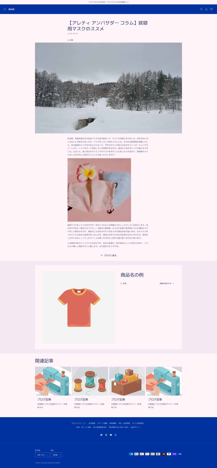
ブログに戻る (110, 255)
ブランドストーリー (79, 423)
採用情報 (113, 423)
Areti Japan (43, 463)
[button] (4, 9)
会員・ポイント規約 (83, 427)
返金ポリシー (136, 427)
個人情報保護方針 (100, 427)
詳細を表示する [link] (165, 283)
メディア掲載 (102, 423)
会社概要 (92, 423)
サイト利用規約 (138, 423)
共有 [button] (71, 40)
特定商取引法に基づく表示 (119, 427)
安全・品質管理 (124, 423)
